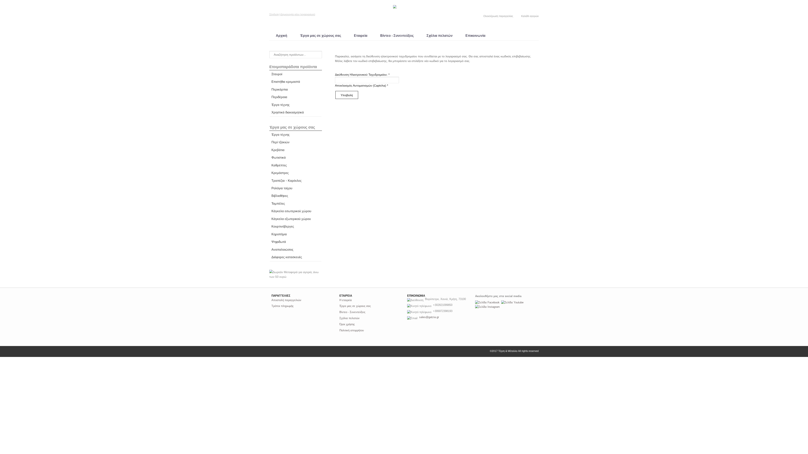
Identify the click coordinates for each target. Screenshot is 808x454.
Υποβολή (347, 95)
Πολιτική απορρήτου (351, 330)
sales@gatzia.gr (429, 317)
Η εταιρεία (345, 300)
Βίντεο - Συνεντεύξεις (397, 35)
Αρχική (281, 35)
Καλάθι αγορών (530, 16)
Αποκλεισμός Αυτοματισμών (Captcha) (361, 85)
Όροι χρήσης (347, 324)
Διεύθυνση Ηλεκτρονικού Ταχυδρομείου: (362, 74)
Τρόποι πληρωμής (282, 306)
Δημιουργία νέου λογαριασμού (298, 14)
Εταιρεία (360, 35)
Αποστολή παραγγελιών (286, 300)
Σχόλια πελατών (440, 35)
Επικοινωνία (475, 35)
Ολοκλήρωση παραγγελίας (498, 16)
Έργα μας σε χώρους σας (320, 35)
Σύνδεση (274, 14)
